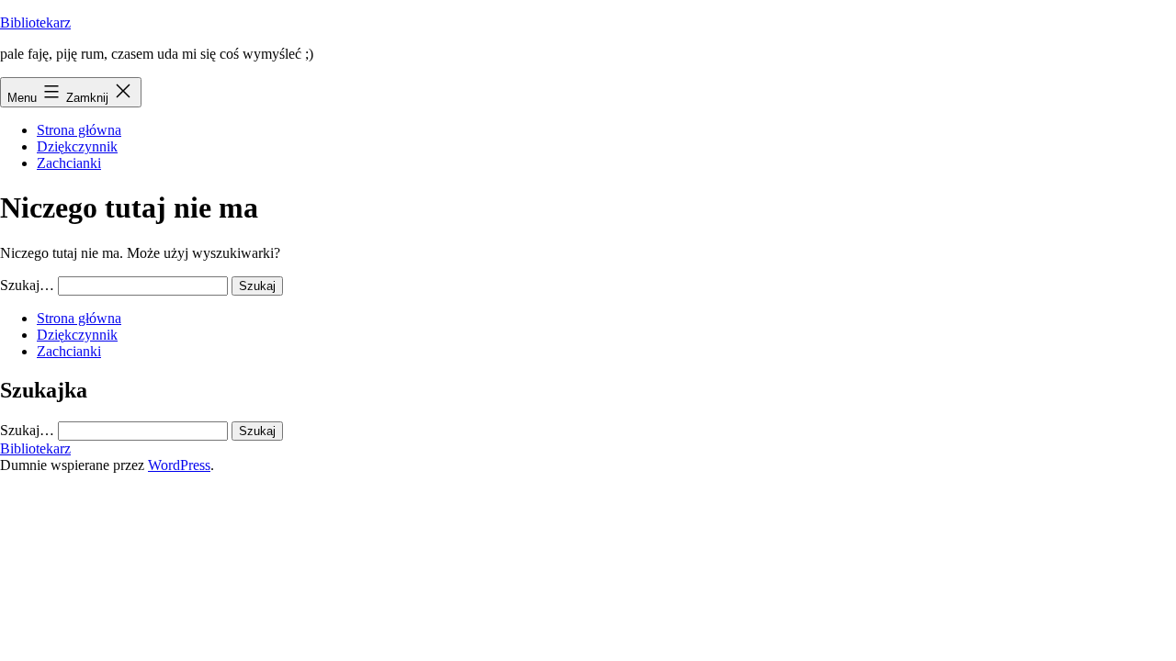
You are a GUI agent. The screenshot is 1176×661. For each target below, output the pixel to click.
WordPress (179, 465)
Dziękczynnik (77, 146)
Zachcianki (69, 163)
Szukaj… (27, 285)
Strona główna (79, 130)
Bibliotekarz (35, 22)
